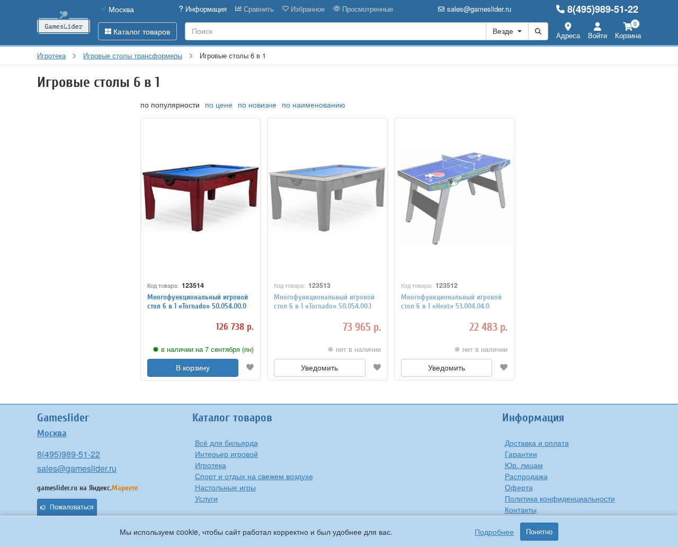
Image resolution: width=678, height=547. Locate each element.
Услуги (206, 498)
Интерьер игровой (226, 453)
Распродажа (526, 476)
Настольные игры (225, 487)
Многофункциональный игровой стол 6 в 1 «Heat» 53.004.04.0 (451, 302)
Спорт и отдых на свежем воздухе (254, 476)
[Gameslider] (63, 22)
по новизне (257, 104)
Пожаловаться (72, 507)
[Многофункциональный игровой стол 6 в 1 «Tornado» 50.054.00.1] (327, 197)
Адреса (568, 35)
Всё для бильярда (226, 442)
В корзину (193, 368)
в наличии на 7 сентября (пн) (207, 349)
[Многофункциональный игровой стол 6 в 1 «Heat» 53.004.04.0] (454, 197)
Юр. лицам (524, 465)
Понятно (539, 531)
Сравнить (258, 9)
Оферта (519, 487)
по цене (219, 104)
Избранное (307, 9)
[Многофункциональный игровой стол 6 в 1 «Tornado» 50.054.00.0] (200, 197)
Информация (205, 9)
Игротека (210, 465)
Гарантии (521, 453)
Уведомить (319, 368)
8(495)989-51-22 (602, 9)
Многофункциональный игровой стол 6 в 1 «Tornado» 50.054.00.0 (197, 302)
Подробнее (494, 531)
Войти (597, 35)
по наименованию (313, 104)
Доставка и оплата (537, 442)
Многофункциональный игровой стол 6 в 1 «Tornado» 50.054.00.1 (324, 302)
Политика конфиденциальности (560, 498)
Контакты (521, 509)
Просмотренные (366, 9)
